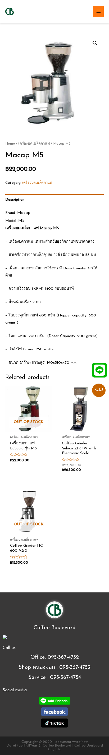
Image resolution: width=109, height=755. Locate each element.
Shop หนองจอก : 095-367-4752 (54, 667)
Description (14, 200)
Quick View (28, 428)
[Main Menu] (98, 11)
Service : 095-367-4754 (54, 677)
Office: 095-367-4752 (54, 657)
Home (10, 143)
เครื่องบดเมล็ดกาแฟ (34, 143)
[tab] (54, 199)
